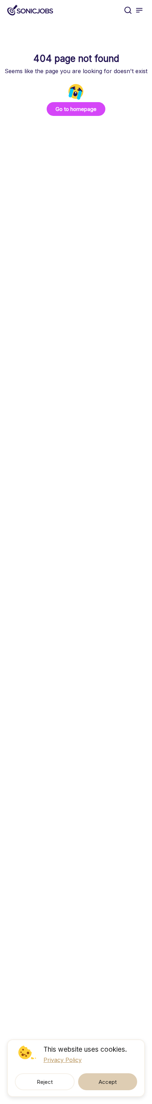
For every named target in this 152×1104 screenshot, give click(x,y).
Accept (108, 1082)
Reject (45, 1082)
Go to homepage (76, 109)
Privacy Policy (62, 1059)
